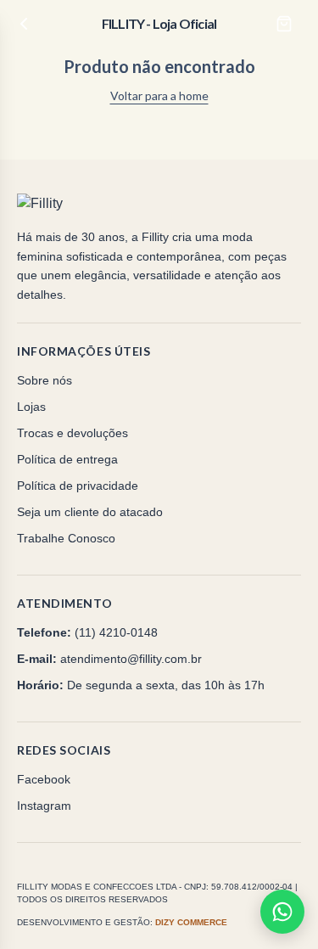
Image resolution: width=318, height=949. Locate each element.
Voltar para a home (159, 95)
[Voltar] (24, 24)
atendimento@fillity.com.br (131, 658)
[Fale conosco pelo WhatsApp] (282, 912)
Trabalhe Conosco (66, 538)
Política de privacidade (77, 485)
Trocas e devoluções (72, 433)
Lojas (31, 406)
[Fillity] (74, 204)
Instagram (44, 805)
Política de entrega (67, 459)
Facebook (43, 779)
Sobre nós (44, 380)
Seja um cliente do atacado (90, 512)
